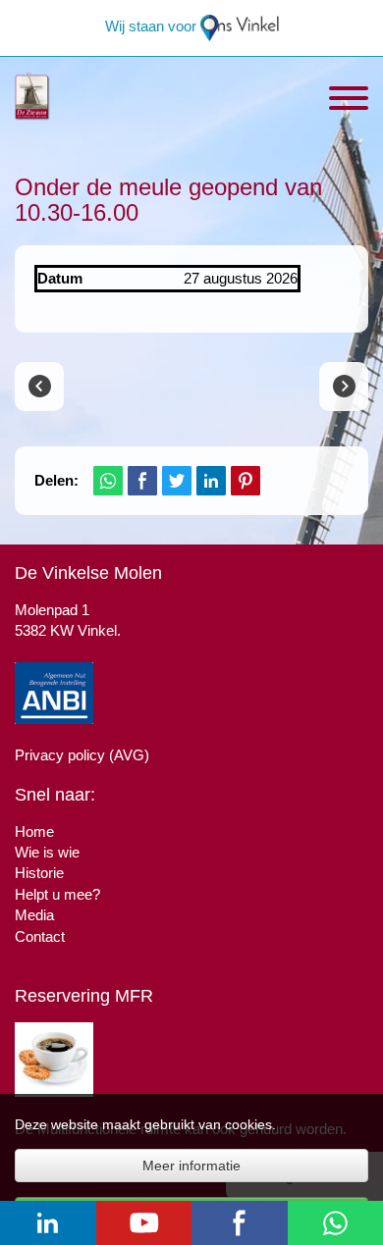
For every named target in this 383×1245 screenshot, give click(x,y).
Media (34, 915)
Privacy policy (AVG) (82, 755)
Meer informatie (191, 1165)
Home (34, 831)
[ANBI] (54, 691)
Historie (39, 872)
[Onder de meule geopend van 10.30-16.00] (39, 386)
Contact (40, 936)
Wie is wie (47, 852)
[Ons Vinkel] (239, 26)
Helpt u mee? (57, 894)
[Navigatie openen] (348, 101)
